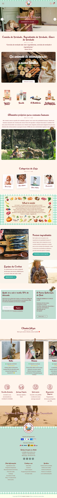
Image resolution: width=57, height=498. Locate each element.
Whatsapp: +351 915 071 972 (28, 455)
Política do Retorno (46, 469)
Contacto (28, 467)
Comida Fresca (7, 103)
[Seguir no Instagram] (27, 459)
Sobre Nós (28, 465)
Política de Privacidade (46, 465)
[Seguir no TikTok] (33, 459)
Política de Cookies (46, 467)
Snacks (21, 102)
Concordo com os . (13, 310)
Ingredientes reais (10, 465)
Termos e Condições (46, 471)
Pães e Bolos (35, 187)
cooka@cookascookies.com (28, 452)
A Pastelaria (36, 102)
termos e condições (18, 310)
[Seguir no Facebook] (24, 459)
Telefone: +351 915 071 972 (28, 453)
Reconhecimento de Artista (11, 469)
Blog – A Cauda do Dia (10, 477)
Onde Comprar (28, 469)
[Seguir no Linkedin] (30, 459)
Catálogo (10, 473)
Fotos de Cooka (10, 471)
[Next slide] (55, 19)
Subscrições (11, 479)
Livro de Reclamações (46, 473)
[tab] (26, 28)
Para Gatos (22, 185)
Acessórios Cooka (10, 475)
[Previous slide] (2, 19)
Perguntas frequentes (10, 467)
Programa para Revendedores (28, 471)
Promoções (49, 186)
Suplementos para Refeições (50, 103)
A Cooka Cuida (28, 473)
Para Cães (8, 186)
